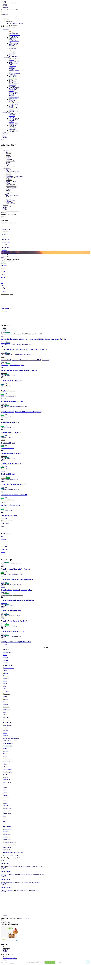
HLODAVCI (8, 162)
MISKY (7, 182)
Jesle (7, 170)
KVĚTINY (8, 197)
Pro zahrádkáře (6, 112)
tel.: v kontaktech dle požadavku (22, 918)
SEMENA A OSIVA (10, 200)
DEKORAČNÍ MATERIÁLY (12, 195)
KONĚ (7, 157)
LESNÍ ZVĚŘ (9, 159)
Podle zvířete (6, 29)
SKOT (7, 158)
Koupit (2, 257)
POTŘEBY (8, 183)
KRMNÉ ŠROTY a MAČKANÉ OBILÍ (14, 176)
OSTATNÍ (8, 193)
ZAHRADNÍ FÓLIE (10, 203)
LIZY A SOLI (9, 174)
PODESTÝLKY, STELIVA (12, 187)
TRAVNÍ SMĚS (9, 202)
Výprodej (5, 135)
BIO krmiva (5, 132)
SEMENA (8, 178)
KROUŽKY (8, 192)
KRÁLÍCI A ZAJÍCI (10, 161)
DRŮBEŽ (8, 152)
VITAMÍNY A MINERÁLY (12, 172)
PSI (6, 151)
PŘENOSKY (9, 189)
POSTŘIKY (8, 199)
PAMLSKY (8, 175)
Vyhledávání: (3, 212)
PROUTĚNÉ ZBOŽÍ (10, 188)
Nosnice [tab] (5, 329)
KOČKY (8, 155)
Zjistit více (3, 261)
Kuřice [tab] (4, 328)
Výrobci (5, 137)
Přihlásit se (5, 7)
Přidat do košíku (4, 341)
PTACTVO (8, 153)
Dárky (4, 136)
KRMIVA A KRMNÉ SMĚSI (12, 171)
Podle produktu (6, 57)
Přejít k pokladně (19, 23)
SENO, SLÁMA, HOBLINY (12, 177)
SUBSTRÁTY (9, 201)
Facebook (5, 915)
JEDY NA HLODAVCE (11, 186)
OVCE (7, 163)
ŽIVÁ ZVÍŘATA (7, 133)
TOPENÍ (8, 190)
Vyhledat (2, 16)
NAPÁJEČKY (9, 180)
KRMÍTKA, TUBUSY (11, 181)
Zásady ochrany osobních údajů (10, 959)
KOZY (7, 164)
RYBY (7, 165)
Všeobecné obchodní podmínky (10, 2)
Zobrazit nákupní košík (11, 23)
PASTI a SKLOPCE (10, 184)
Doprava (5, 4)
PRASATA (8, 156)
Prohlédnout (3, 867)
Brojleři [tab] (4, 330)
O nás (4, 1)
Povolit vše (50, 962)
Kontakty (5, 5)
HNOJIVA (8, 196)
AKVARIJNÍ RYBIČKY (11, 167)
